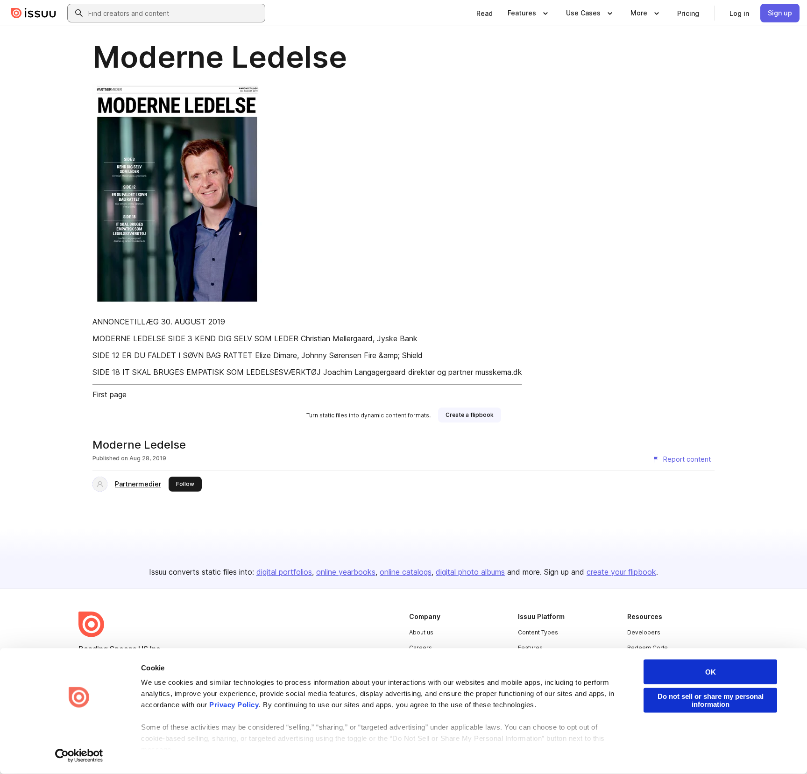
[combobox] (174, 13)
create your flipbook (621, 572)
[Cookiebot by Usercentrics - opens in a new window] (79, 756)
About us (421, 632)
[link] (484, 13)
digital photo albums (470, 572)
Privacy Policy (234, 705)
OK (710, 672)
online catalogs (406, 572)
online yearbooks (345, 572)
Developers (643, 632)
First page (109, 394)
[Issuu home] (33, 13)
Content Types (538, 632)
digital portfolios (284, 572)
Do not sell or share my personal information (711, 700)
